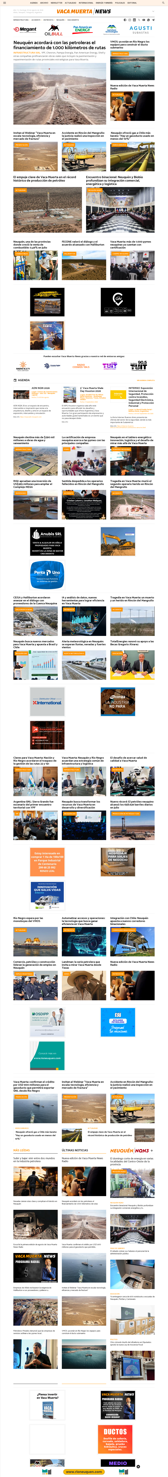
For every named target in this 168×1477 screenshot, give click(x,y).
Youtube (143, 20)
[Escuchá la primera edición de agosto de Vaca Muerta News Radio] (35, 1254)
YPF (17, 814)
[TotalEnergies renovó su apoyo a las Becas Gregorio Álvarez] (132, 651)
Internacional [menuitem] (86, 3)
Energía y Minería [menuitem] (104, 3)
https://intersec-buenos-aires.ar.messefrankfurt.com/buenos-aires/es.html (128, 426)
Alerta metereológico (74, 653)
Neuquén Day (21, 653)
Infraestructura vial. (27, 53)
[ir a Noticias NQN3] (129, 1149)
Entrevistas (118, 974)
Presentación (22, 145)
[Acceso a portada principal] (84, 11)
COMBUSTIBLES (22, 254)
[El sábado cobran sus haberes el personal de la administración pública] (132, 1260)
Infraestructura (20, 20)
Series (66, 974)
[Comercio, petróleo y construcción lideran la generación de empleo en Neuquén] (35, 971)
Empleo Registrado (24, 974)
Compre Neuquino (120, 254)
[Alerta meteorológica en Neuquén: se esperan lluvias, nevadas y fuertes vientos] (84, 651)
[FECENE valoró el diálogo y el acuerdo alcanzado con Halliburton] (84, 251)
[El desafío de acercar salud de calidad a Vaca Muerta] (132, 767)
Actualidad (118, 95)
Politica (113, 1339)
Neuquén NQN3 (94, 190)
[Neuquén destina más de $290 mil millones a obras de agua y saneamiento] (35, 447)
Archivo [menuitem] (44, 3)
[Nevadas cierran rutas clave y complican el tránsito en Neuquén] (35, 1210)
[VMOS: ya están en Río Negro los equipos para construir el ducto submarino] (132, 51)
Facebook (125, 20)
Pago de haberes (117, 1248)
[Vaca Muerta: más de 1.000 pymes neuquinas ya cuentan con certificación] (132, 251)
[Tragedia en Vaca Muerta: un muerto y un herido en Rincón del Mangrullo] (132, 607)
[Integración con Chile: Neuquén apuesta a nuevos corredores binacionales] (132, 928)
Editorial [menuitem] (132, 3)
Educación (117, 653)
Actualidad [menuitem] (70, 3)
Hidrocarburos (119, 145)
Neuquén (60, 20)
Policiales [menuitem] (120, 3)
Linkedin (134, 20)
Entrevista (48, 20)
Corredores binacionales (124, 930)
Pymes (66, 449)
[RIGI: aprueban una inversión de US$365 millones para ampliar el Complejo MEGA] (35, 491)
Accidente (36, 20)
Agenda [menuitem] (34, 3)
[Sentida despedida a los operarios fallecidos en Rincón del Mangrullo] (84, 491)
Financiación (21, 1097)
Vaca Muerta (73, 20)
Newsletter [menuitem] (56, 3)
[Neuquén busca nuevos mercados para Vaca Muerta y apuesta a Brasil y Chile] (35, 651)
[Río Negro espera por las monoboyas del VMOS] (35, 928)
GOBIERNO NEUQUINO (121, 449)
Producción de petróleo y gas (126, 814)
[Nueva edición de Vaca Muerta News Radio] (132, 92)
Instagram (129, 20)
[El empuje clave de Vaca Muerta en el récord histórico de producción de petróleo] (47, 188)
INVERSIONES (21, 493)
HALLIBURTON (69, 254)
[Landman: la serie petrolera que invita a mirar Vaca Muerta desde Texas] (84, 971)
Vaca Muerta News (24, 609)
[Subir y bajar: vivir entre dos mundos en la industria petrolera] (35, 1167)
